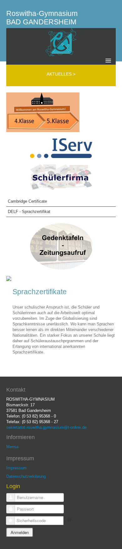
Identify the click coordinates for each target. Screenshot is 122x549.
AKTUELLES (60, 74)
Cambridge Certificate (27, 201)
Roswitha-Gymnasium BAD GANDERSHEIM (42, 17)
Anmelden (20, 532)
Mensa (12, 446)
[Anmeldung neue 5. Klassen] (42, 112)
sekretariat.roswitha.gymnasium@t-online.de (46, 427)
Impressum (16, 468)
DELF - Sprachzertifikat (29, 211)
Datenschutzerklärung (26, 476)
